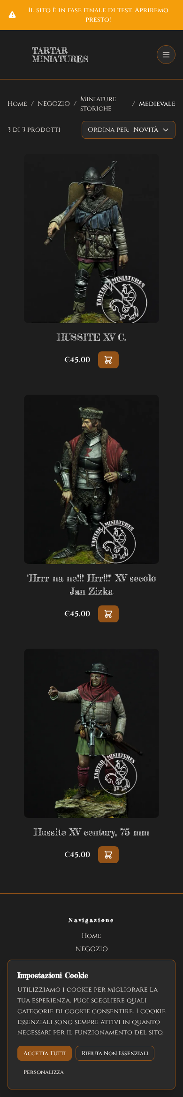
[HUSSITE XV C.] (91, 261)
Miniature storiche (98, 104)
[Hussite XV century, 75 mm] (91, 756)
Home (17, 103)
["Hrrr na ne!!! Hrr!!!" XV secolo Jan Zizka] (91, 508)
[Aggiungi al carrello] (108, 359)
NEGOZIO (54, 103)
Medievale (157, 103)
